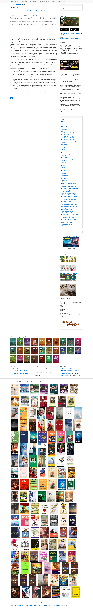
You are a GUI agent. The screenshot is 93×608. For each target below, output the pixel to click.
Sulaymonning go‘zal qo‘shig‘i (69, 154)
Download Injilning (67, 373)
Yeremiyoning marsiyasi (68, 159)
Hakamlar (64, 129)
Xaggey (64, 178)
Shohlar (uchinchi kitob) (68, 136)
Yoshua (64, 128)
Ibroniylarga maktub (67, 224)
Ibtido (63, 120)
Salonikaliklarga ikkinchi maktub (70, 216)
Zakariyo (64, 180)
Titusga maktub (66, 221)
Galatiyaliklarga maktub (68, 208)
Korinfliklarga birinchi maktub (69, 204)
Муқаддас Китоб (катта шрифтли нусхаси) (70, 38)
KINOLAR (49, 605)
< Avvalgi (26, 10)
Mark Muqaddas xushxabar (69, 185)
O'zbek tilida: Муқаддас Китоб (20, 370)
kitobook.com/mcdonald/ (72, 111)
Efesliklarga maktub (67, 209)
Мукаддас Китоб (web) (68, 368)
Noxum (64, 173)
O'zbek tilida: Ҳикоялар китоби (21, 368)
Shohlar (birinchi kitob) (68, 133)
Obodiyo (64, 168)
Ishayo (64, 155)
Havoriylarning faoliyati (68, 190)
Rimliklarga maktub (67, 203)
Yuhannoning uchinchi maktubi (70, 199)
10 (10, 69)
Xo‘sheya (64, 164)
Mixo (63, 172)
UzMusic (53, 1)
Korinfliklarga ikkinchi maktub (69, 206)
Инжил (25, 602)
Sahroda (64, 124)
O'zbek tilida (23, 1)
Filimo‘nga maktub (67, 222)
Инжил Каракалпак (41, 602)
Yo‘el (63, 165)
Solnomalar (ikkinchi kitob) (69, 141)
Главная (12, 4)
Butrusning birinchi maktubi (69, 193)
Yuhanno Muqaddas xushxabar (70, 188)
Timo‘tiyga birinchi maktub (68, 217)
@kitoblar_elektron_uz (67, 299)
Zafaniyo (64, 177)
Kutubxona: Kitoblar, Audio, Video (70, 370)
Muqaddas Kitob (18, 4)
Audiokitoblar (42, 1)
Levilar (64, 123)
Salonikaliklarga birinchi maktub (70, 214)
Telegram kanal (56, 605)
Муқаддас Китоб (66, 8)
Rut (63, 131)
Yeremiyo (64, 157)
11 (10, 74)
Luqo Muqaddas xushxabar (69, 186)
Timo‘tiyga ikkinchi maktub (69, 219)
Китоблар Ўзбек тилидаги (19, 605)
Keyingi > (42, 10)
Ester (63, 146)
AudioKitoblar (29, 605)
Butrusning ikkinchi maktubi (69, 194)
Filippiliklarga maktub (67, 211)
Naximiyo (64, 144)
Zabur (63, 149)
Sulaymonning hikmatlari (68, 150)
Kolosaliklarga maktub (68, 212)
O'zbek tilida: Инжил (18, 372)
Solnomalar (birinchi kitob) (69, 139)
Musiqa (47, 1)
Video (64, 1)
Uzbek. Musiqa (42, 605)
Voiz (63, 152)
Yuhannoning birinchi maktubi (69, 196)
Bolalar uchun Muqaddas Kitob (70, 372)
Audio (30, 1)
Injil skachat (65, 375)
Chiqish (64, 121)
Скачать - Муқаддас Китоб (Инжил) (68, 35)
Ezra (63, 142)
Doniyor (64, 162)
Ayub (63, 147)
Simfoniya (35, 1)
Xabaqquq (65, 175)
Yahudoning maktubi (67, 201)
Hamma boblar (34, 10)
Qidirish (80, 232)
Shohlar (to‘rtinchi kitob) (68, 137)
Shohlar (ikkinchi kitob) (68, 134)
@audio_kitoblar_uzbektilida (66, 301)
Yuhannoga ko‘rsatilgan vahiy (69, 225)
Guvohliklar (59, 1)
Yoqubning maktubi (67, 191)
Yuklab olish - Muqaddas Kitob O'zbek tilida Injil (70, 33)
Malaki (64, 181)
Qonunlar (64, 126)
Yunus (64, 170)
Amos (63, 167)
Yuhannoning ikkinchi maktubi (69, 198)
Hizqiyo (64, 160)
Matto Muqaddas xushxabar (69, 183)
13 (10, 80)
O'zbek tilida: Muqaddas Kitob (20, 373)
